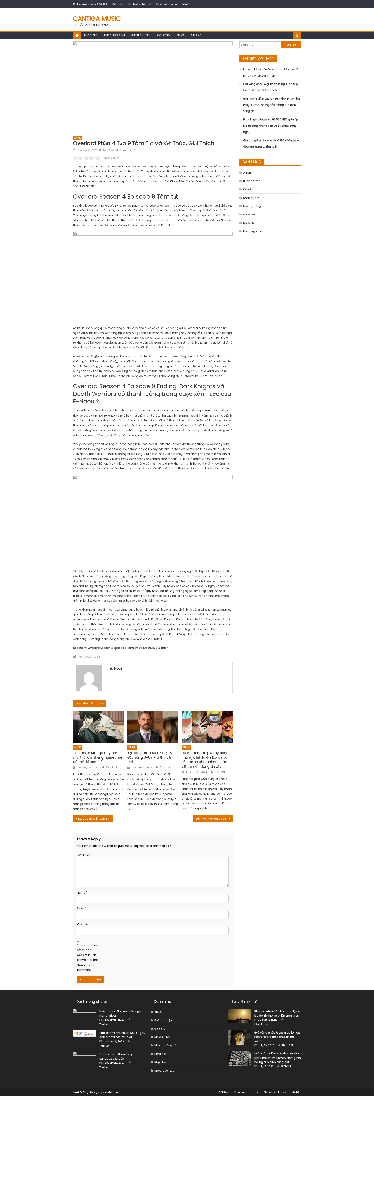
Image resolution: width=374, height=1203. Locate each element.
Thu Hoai (108, 150)
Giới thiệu (117, 4)
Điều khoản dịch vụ (166, 4)
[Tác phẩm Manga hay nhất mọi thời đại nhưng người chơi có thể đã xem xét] (98, 727)
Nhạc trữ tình (114, 35)
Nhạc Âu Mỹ (251, 198)
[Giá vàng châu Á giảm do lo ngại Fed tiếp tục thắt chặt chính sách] (239, 1037)
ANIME (180, 35)
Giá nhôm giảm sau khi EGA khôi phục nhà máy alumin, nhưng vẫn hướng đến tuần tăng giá (271, 105)
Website (82, 924)
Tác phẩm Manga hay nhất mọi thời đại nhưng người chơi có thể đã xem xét (97, 757)
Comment (85, 855)
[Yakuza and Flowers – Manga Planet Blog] (84, 1017)
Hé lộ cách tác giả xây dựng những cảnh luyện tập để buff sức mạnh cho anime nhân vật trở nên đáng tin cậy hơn (206, 760)
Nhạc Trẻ (91, 35)
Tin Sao (196, 35)
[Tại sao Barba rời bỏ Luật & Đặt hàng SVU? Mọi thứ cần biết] (152, 727)
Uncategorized (253, 231)
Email (81, 908)
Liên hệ (186, 4)
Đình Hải (286, 1066)
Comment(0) (128, 150)
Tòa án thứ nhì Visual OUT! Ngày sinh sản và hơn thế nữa (122, 1035)
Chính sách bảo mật (139, 4)
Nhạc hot (249, 214)
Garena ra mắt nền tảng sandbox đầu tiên (116, 1056)
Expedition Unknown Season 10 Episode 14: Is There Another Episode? (95, 819)
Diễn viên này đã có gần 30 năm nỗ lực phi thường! (214, 819)
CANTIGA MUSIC (97, 18)
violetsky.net (111, 1092)
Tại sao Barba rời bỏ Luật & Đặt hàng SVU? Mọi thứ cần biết (149, 757)
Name (82, 893)
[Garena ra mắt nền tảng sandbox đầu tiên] (84, 1060)
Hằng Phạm (261, 1024)
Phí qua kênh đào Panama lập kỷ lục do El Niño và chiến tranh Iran (270, 72)
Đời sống (163, 35)
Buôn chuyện (141, 35)
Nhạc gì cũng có (254, 206)
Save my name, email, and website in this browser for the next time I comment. (87, 957)
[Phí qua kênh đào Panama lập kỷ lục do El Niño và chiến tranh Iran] (239, 1016)
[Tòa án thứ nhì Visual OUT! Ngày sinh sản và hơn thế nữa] (84, 1033)
